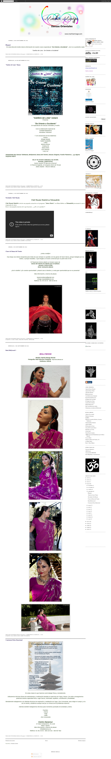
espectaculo (34, 187)
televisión (28, 240)
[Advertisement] (92, 300)
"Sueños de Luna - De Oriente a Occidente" (45, 50)
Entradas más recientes (10, 740)
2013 (88, 481)
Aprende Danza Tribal (89, 390)
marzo (89, 515)
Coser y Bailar (88, 437)
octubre (90, 489)
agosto (89, 505)
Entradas (35, 754)
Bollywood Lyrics (89, 394)
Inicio (46, 740)
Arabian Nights (88, 424)
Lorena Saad (88, 431)
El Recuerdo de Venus (89, 426)
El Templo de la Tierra (90, 401)
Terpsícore (31, 339)
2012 (88, 483)
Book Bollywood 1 (11, 350)
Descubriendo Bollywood (90, 397)
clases (13, 339)
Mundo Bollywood (89, 404)
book (18, 635)
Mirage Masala (97, 40)
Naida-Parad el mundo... (90, 433)
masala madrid (21, 240)
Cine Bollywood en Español (91, 396)
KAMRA (87, 417)
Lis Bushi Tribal (88, 441)
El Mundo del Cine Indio (90, 399)
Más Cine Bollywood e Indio (91, 406)
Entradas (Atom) (14, 743)
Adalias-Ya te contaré (89, 414)
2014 (88, 479)
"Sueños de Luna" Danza (13, 65)
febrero (89, 517)
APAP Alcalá (88, 451)
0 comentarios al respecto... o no (34, 54)
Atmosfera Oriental (89, 392)
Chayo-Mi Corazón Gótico (90, 427)
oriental (40, 187)
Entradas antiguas (81, 740)
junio (89, 509)
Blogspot (8, 45)
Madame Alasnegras (89, 416)
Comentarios (36, 756)
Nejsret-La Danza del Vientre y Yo (92, 439)
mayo (89, 511)
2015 (88, 477)
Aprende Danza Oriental (90, 389)
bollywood (14, 187)
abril (89, 513)
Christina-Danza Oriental (90, 422)
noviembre (90, 487)
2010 (88, 523)
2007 (88, 529)
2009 (88, 525)
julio (89, 507)
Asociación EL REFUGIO (90, 452)
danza (18, 187)
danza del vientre (25, 187)
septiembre (90, 491)
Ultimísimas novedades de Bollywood (93, 408)
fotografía (27, 635)
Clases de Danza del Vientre (14, 251)
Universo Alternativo (89, 449)
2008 (88, 527)
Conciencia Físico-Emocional (14, 640)
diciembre (90, 485)
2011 (88, 521)
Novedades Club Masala (13, 198)
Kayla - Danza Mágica (90, 443)
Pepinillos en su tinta (89, 429)
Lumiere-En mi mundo (90, 402)
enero (89, 519)
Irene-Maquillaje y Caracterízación (92, 454)
